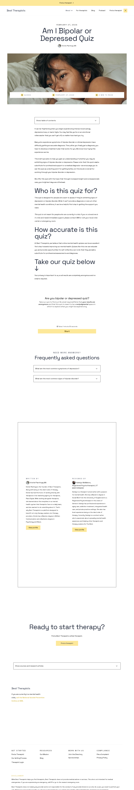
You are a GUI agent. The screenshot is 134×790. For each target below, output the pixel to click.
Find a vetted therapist (67, 399)
